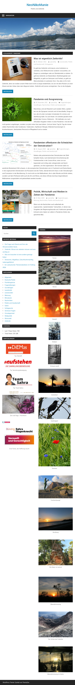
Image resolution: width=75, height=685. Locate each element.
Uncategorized (9, 313)
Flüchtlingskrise (10, 282)
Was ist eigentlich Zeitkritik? (48, 58)
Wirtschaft (8, 318)
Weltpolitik (8, 316)
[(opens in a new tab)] (18, 353)
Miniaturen (8, 298)
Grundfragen (38, 105)
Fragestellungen (66, 102)
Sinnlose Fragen (10, 311)
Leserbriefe (8, 290)
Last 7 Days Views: (11, 331)
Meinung (36, 200)
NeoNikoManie (37, 5)
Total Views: (9, 333)
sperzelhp (53, 62)
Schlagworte (49, 64)
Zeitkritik (8, 321)
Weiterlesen (8, 91)
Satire (6, 306)
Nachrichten (46, 105)
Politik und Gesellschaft (58, 105)
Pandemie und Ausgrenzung (48, 99)
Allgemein (8, 277)
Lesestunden (64, 62)
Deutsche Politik (10, 280)
